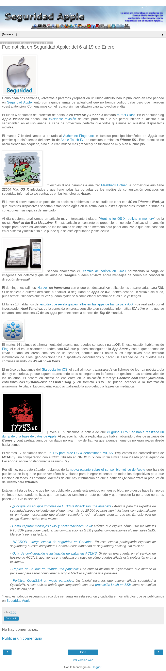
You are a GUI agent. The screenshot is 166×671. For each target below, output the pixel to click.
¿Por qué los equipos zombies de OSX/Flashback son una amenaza (62, 506)
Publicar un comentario (22, 638)
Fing (5, 349)
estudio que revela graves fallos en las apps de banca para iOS (86, 304)
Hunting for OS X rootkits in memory (127, 218)
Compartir (11, 618)
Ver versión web (83, 659)
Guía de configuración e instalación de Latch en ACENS (54, 553)
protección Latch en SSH (113, 585)
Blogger (96, 667)
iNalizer (42, 287)
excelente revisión (62, 119)
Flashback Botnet (114, 185)
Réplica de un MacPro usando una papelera (45, 569)
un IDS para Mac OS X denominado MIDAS (80, 453)
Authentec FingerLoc (78, 136)
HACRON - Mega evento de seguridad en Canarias (52, 542)
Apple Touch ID (72, 140)
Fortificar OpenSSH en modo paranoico (43, 580)
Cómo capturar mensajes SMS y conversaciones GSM (52, 526)
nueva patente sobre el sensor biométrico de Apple (107, 469)
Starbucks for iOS (54, 369)
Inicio (83, 652)
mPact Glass (126, 115)
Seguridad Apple (19, 102)
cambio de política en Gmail (104, 271)
